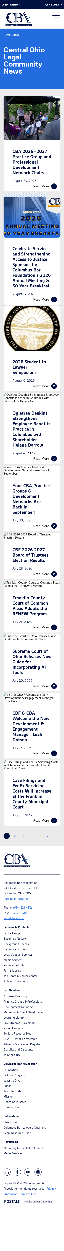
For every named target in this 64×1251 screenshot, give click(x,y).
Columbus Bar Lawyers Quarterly (25, 1127)
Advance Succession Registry (22, 1044)
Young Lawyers (13, 1028)
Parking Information (16, 899)
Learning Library (14, 1017)
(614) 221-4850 (20, 913)
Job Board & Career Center (20, 976)
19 (38, 836)
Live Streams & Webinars (20, 1023)
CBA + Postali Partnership (20, 1039)
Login (5, 4)
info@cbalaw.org (14, 918)
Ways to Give (12, 1080)
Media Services (13, 960)
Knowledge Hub (14, 965)
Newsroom (11, 1122)
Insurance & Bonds (16, 949)
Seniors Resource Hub (17, 1033)
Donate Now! (12, 1107)
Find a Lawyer (13, 933)
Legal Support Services (18, 954)
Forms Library (12, 970)
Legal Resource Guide (17, 1133)
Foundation (11, 1070)
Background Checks (16, 944)
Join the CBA (12, 1055)
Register (15, 4)
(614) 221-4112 (22, 907)
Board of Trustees (15, 1102)
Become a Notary (15, 939)
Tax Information (14, 1091)
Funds (7, 1086)
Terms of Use (27, 1194)
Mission (9, 1096)
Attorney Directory (15, 996)
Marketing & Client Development (24, 1012)
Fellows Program (14, 1075)
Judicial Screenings (16, 981)
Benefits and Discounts (18, 1049)
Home (7, 35)
